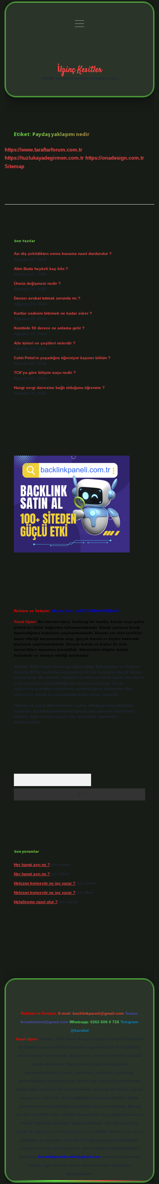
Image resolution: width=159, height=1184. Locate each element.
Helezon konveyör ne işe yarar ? (44, 883)
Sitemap (14, 166)
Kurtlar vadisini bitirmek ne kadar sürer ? (53, 313)
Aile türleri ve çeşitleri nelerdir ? (44, 343)
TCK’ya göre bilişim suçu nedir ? (45, 372)
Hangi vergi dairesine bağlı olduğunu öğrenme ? (59, 387)
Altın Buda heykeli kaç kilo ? (41, 269)
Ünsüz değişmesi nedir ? (37, 283)
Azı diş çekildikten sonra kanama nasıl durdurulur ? (63, 253)
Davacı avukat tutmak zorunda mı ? (47, 298)
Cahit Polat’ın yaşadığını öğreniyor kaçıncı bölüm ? (62, 358)
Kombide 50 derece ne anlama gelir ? (49, 328)
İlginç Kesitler (79, 70)
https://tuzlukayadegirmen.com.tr (44, 158)
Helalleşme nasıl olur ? (36, 902)
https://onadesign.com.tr (114, 158)
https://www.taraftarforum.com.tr (43, 150)
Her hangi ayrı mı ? (32, 864)
